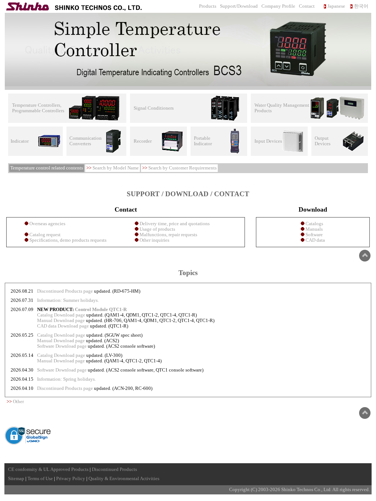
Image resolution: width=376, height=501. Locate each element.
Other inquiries (153, 240)
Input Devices (268, 141)
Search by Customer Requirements (182, 168)
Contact (307, 6)
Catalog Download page (61, 315)
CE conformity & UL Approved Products (48, 469)
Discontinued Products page (65, 291)
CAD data (314, 240)
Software (313, 234)
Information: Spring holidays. (66, 379)
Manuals (313, 229)
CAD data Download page (63, 326)
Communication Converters (85, 141)
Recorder (143, 141)
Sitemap (16, 478)
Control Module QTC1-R (101, 309)
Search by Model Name (116, 168)
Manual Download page (61, 320)
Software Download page (62, 346)
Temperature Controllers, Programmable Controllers (38, 108)
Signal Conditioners (154, 108)
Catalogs (313, 223)
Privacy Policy (70, 478)
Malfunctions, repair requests (167, 234)
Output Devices (322, 141)
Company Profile (278, 6)
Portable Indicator (203, 141)
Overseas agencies (46, 223)
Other (18, 401)
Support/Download (239, 6)
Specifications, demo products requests (67, 240)
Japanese (336, 6)
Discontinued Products (114, 469)
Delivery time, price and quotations (174, 223)
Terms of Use (40, 478)
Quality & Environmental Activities (123, 478)
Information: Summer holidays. (68, 300)
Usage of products (156, 229)
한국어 (361, 6)
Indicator (20, 141)
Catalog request (44, 234)
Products (207, 6)
